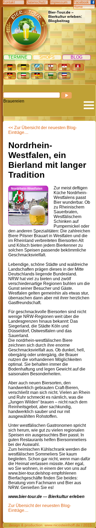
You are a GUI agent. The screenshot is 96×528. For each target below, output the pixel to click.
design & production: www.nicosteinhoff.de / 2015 (50, 525)
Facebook (81, 2)
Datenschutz (36, 2)
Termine (17, 57)
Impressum (58, 2)
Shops (47, 57)
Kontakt (9, 2)
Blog (76, 57)
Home (78, 7)
